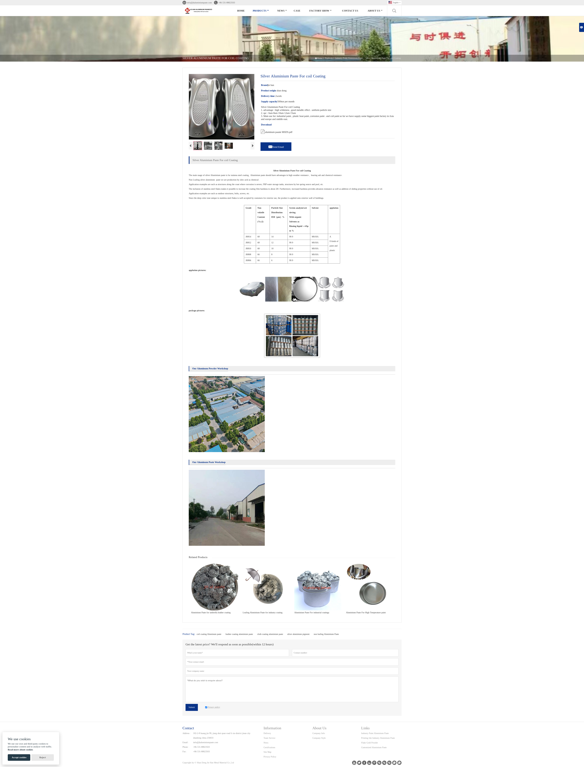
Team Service (269, 738)
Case (297, 10)
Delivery (267, 733)
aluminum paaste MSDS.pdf (276, 131)
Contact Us (350, 10)
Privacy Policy (270, 757)
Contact (188, 728)
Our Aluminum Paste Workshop (209, 462)
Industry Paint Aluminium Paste (349, 58)
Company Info (318, 733)
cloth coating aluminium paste (270, 634)
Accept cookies (19, 757)
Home (241, 10)
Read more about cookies (20, 749)
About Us (374, 10)
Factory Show (319, 10)
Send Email (276, 146)
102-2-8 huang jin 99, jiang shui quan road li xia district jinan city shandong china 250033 (221, 735)
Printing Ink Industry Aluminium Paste (378, 738)
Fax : (184, 751)
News (281, 10)
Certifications (269, 747)
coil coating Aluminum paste (209, 634)
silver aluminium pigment (298, 634)
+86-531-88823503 (226, 3)
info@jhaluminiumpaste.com (199, 3)
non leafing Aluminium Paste (326, 634)
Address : (186, 733)
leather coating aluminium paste (239, 634)
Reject (42, 757)
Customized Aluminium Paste (374, 747)
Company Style (319, 738)
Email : (185, 742)
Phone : (185, 747)
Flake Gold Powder (369, 743)
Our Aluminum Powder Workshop (210, 368)
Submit (192, 707)
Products (259, 10)
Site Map (267, 752)
